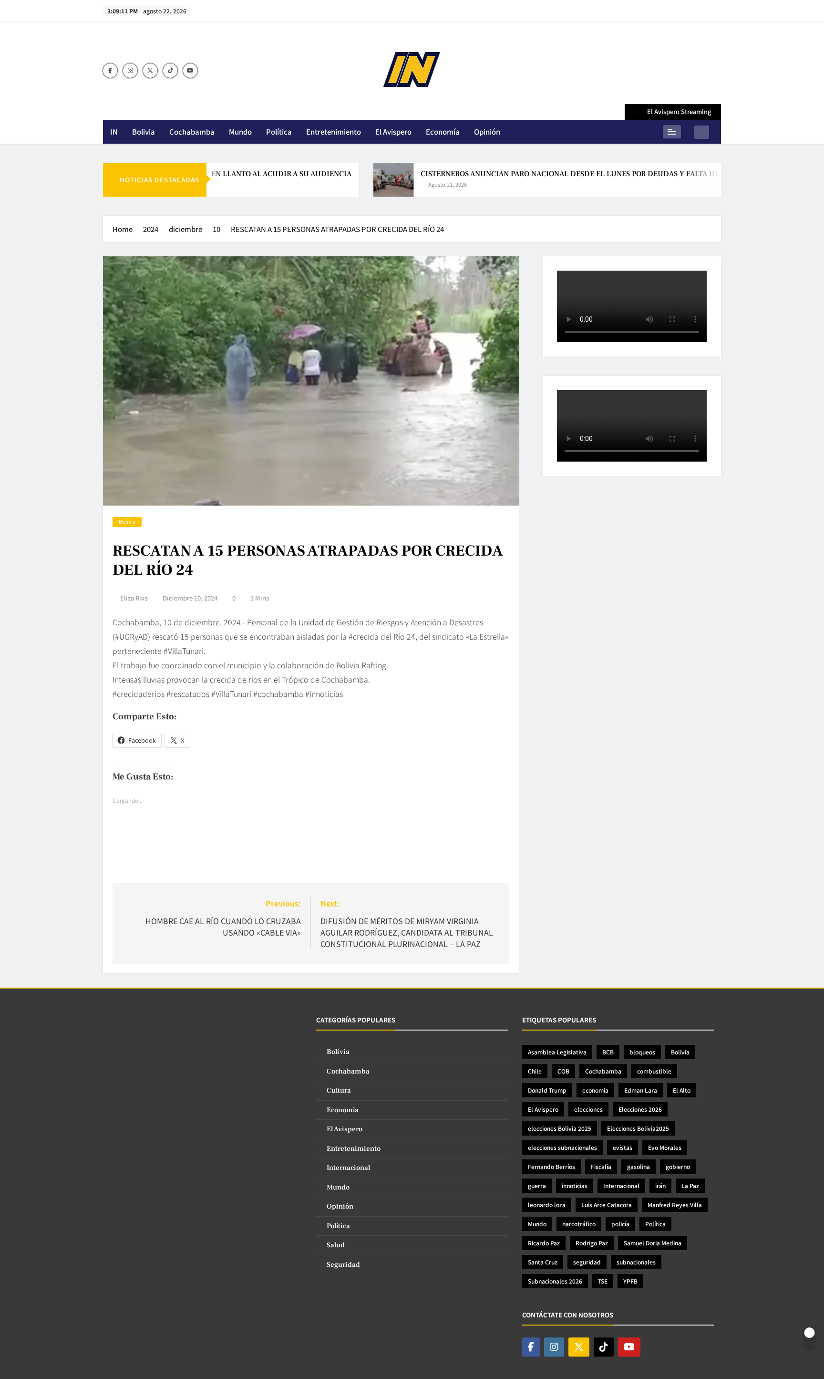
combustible (654, 1071)
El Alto (681, 1090)
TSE (603, 1281)
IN (114, 131)
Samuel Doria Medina (652, 1243)
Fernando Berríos (551, 1166)
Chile (535, 1071)
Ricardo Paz (544, 1243)
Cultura (339, 1090)
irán (660, 1185)
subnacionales (636, 1262)
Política (279, 131)
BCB (608, 1052)
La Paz (690, 1185)
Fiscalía (601, 1166)
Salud (336, 1245)
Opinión (487, 131)
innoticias (574, 1185)
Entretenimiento (333, 131)
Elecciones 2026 (640, 1109)
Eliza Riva (134, 598)
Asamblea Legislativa (557, 1052)
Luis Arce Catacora (606, 1204)
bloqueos (642, 1052)
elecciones (588, 1109)
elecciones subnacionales (562, 1147)
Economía (443, 131)
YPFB (630, 1281)
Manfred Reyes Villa (675, 1204)
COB (563, 1071)
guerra (537, 1185)
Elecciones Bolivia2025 (638, 1128)
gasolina (638, 1166)
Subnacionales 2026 (555, 1281)
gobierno (678, 1166)
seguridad (587, 1262)
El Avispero (393, 131)
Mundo (240, 131)
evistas (622, 1147)
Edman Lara (640, 1090)
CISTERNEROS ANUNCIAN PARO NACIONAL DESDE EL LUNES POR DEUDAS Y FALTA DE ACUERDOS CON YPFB (577, 174)
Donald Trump (547, 1090)
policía (620, 1224)
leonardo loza (547, 1204)
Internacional (348, 1167)
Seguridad (343, 1264)
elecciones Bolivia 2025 (559, 1128)
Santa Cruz (542, 1262)
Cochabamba (192, 131)
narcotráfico (579, 1224)
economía (595, 1090)
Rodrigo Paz (592, 1243)
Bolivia (143, 131)
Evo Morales (664, 1147)
